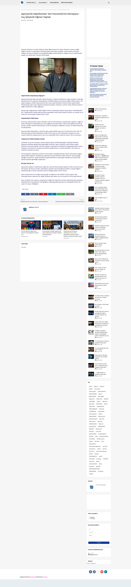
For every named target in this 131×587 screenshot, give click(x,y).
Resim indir (97, 441)
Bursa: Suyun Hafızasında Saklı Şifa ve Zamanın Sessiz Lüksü (102, 260)
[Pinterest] (98, 571)
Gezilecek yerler (101, 416)
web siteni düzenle (93, 463)
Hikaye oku (101, 423)
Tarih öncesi (91, 451)
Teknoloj (91, 453)
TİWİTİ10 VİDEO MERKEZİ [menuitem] (66, 2)
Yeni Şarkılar (100, 471)
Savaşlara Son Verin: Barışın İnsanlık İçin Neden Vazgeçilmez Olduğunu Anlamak (102, 167)
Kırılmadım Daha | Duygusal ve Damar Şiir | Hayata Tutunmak (102, 297)
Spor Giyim (105, 446)
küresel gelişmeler (102, 433)
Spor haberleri (92, 448)
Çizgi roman (104, 401)
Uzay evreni (91, 461)
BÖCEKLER (106, 399)
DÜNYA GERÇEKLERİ (93, 408)
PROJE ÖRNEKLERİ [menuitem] (54, 2)
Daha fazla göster (102, 484)
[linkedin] (105, 571)
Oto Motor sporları (100, 438)
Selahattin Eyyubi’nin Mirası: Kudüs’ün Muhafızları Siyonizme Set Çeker (102, 227)
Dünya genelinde (100, 406)
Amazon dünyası (92, 391)
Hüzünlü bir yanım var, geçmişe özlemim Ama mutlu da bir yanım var (101, 276)
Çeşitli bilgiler (92, 401)
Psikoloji (91, 441)
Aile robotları (97, 389)
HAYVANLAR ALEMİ (93, 423)
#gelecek (96, 386)
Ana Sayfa (23, 9)
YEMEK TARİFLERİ (92, 471)
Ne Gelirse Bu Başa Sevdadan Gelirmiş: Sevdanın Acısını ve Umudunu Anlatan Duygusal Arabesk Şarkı (102, 178)
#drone (90, 386)
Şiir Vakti (104, 448)
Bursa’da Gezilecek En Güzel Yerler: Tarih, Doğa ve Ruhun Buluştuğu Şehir (102, 252)
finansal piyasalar (93, 413)
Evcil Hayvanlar (101, 411)
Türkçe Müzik (91, 458)
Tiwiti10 (24, 20)
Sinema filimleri (92, 443)
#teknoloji (102, 386)
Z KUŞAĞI (91, 473)
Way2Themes (32, 577)
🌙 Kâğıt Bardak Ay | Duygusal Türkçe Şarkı (100, 373)
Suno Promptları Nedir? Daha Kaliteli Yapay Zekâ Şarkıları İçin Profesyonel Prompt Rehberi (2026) (101, 190)
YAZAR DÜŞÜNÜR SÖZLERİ (94, 468)
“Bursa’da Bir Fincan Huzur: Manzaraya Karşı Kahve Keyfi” (102, 285)
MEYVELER (91, 436)
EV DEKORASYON (92, 411)
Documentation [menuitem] (42, 2)
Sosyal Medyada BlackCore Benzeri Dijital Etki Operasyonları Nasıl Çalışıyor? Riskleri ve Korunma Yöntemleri (98, 90)
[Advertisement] (52, 36)
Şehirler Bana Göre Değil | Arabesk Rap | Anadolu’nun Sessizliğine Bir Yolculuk (102, 323)
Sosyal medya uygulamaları (95, 446)
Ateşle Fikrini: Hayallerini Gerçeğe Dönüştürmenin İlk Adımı (102, 117)
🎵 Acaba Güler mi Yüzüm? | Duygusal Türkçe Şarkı (102, 342)
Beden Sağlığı (101, 396)
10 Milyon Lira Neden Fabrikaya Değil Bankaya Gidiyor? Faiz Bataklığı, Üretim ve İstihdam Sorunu (102, 333)
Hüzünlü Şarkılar (92, 426)
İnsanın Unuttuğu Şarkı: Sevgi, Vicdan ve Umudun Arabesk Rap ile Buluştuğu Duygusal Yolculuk (101, 137)
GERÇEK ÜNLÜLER (92, 416)
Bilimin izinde (99, 399)
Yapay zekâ (91, 466)
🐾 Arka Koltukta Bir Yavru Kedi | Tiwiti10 (101, 349)
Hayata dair (99, 421)
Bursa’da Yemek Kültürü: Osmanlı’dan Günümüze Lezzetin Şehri (101, 218)
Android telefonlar (102, 391)
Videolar (98, 461)
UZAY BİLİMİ (105, 458)
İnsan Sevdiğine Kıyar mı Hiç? (101, 198)
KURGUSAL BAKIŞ (92, 433)
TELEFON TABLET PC (93, 456)
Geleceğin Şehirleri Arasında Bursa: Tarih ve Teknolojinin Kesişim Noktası (102, 210)
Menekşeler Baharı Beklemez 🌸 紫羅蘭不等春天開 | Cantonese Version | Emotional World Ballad (102, 157)
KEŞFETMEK (91, 428)
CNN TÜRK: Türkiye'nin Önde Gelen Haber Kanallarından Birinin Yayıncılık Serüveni (98, 96)
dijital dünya (91, 403)
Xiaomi (100, 463)
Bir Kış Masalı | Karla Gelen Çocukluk (102, 305)
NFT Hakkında (92, 438)
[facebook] (90, 571)
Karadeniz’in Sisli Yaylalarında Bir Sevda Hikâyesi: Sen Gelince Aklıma (100, 127)
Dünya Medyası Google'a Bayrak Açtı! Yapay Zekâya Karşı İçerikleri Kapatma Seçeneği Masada (52, 232)
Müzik (96, 436)
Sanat (102, 441)
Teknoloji (96, 453)
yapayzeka (98, 466)
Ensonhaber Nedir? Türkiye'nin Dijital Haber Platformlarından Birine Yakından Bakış (99, 85)
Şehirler (99, 448)
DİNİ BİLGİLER (99, 403)
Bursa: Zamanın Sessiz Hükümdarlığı (100, 244)
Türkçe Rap (99, 458)
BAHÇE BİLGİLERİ (92, 396)
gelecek (100, 413)
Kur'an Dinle (98, 431)
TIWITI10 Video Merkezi (101, 109)
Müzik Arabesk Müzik (104, 436)
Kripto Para (91, 431)
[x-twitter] (94, 571)
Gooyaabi (45, 577)
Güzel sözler (101, 418)
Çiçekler (98, 401)
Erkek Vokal (101, 408)
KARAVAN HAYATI (101, 426)
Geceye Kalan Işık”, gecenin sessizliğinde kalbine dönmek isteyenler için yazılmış (102, 314)
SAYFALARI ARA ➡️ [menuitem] (31, 2)
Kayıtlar (93, 517)
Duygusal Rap (92, 406)
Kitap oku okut (99, 428)
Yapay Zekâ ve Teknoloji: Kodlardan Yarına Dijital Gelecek (101, 356)
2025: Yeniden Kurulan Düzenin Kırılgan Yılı (100, 268)
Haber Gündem (29, 9)
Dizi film (105, 403)
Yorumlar (93, 518)
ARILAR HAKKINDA (93, 394)
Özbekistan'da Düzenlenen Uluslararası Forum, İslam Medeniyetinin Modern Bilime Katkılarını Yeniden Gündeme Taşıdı (73, 233)
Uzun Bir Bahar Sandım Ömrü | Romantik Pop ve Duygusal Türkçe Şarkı (101, 365)
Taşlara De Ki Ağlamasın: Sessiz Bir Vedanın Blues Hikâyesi (101, 147)
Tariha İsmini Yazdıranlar (101, 451)
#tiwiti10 (90, 389)
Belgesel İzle (92, 399)
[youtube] (101, 571)
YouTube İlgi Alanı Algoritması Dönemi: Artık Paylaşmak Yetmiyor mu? (30, 232)
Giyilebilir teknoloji (93, 418)
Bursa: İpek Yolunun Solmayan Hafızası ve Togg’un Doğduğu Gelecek (101, 236)
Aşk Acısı (100, 394)
